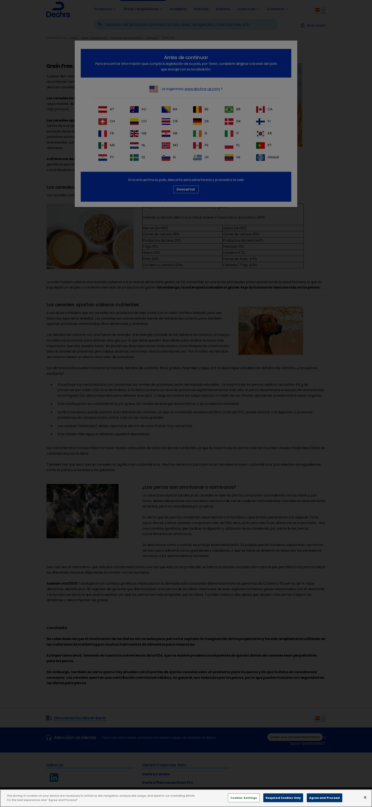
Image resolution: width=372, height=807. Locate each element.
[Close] (365, 797)
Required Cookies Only (283, 798)
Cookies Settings (243, 798)
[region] (186, 798)
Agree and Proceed (324, 798)
